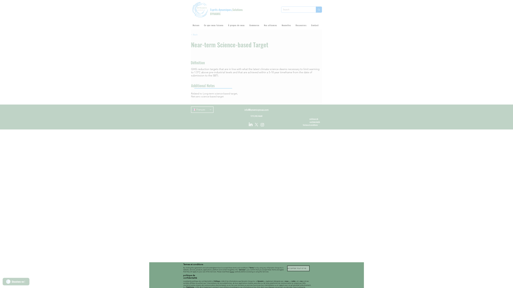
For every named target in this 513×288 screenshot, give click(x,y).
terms (232, 272)
